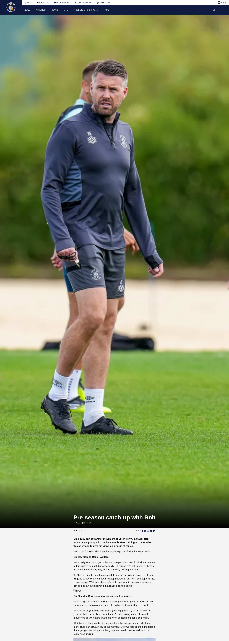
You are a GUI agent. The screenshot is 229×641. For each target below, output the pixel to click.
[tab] (28, 2)
